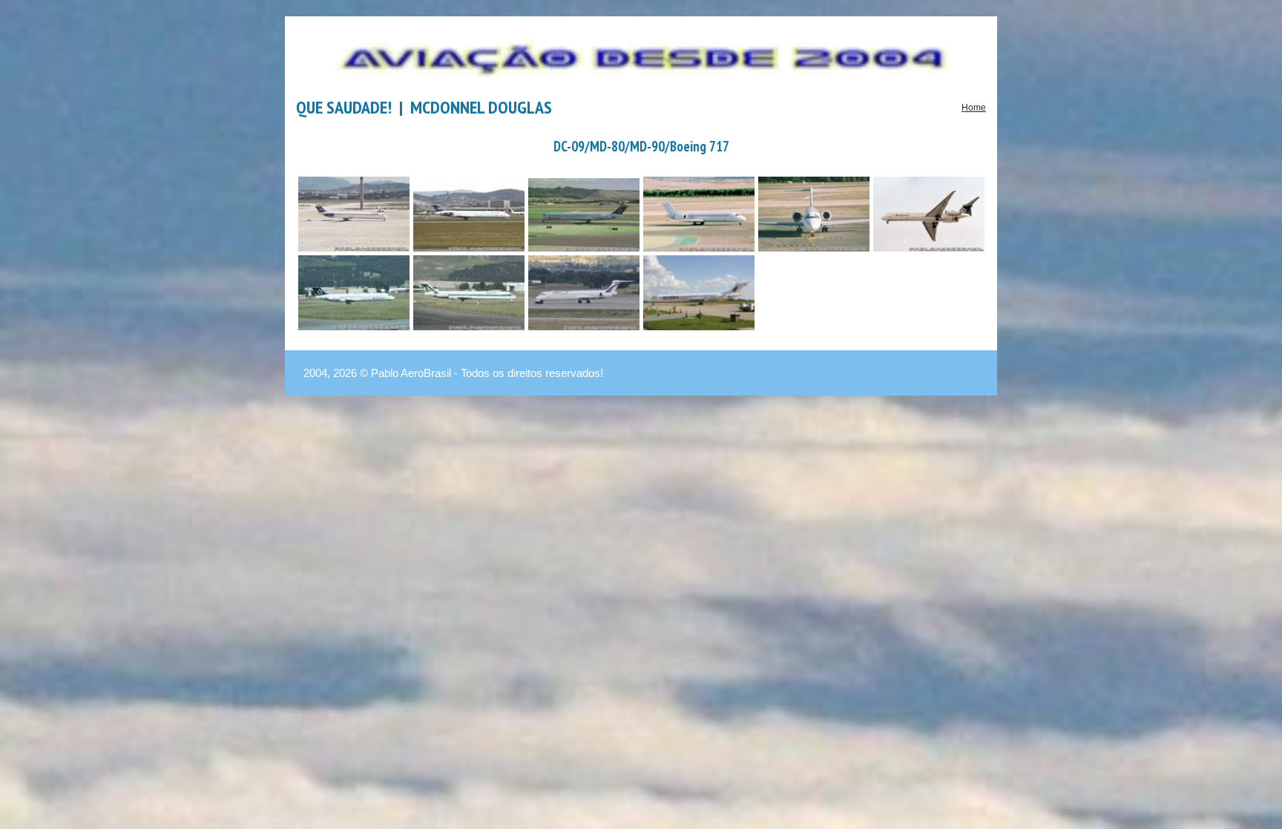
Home (974, 107)
